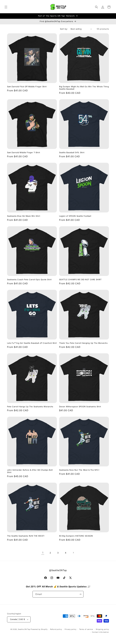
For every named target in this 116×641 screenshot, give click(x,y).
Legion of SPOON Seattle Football (75, 216)
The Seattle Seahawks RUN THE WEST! (25, 536)
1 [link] (42, 552)
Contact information (100, 632)
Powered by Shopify (39, 629)
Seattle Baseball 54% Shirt (71, 152)
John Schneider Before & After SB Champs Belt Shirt (30, 471)
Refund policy (56, 629)
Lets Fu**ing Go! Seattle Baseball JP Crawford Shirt (32, 343)
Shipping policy (102, 629)
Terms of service (86, 629)
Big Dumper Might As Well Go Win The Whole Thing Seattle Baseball (84, 87)
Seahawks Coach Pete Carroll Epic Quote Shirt (29, 279)
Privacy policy (70, 629)
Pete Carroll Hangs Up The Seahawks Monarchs (30, 406)
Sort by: (64, 29)
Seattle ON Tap (24, 629)
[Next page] (73, 553)
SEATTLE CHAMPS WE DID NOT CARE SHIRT (80, 279)
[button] (6, 7)
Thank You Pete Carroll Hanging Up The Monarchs (83, 343)
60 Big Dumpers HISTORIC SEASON (76, 536)
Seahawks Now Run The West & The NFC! (79, 470)
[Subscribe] (80, 594)
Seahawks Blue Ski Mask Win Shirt (23, 216)
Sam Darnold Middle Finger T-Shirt (23, 152)
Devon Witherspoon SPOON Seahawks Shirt (80, 406)
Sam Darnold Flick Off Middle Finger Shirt (27, 86)
